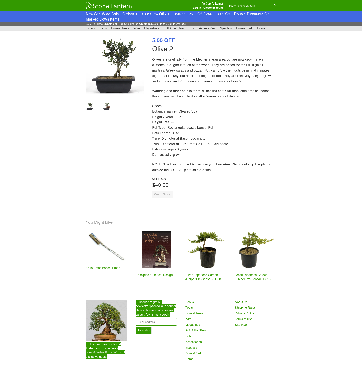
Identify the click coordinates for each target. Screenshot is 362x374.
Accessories (207, 28)
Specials (226, 28)
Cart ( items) (214, 3)
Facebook (108, 344)
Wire (136, 28)
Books (90, 28)
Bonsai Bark (244, 28)
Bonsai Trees (120, 28)
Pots (192, 28)
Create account (213, 7)
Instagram (93, 348)
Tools (103, 28)
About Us (241, 302)
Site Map (241, 324)
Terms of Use (243, 319)
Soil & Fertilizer (173, 28)
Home (261, 28)
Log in (197, 7)
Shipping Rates (245, 307)
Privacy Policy (244, 313)
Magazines (151, 28)
